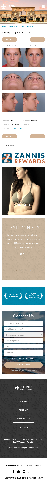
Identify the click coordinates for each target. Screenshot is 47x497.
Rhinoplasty (30, 27)
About (23, 402)
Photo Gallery (13, 27)
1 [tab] (12, 270)
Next (37, 39)
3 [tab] (21, 270)
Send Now (23, 365)
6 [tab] (34, 270)
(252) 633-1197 (27, 441)
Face (22, 27)
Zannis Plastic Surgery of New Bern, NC (10, 7)
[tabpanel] (23, 247)
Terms (35, 371)
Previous (9, 39)
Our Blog (23, 410)
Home (4, 27)
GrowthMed (33, 448)
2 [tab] (16, 270)
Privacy (29, 371)
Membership (23, 419)
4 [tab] (25, 270)
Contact (23, 427)
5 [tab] (30, 270)
